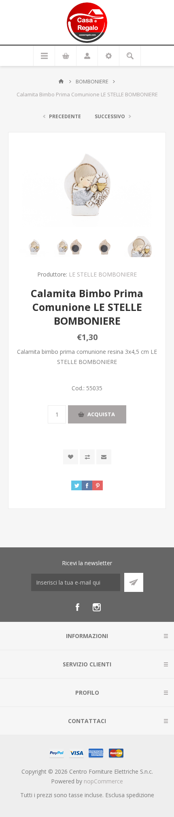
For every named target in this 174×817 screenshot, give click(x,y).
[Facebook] (77, 607)
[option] (34, 246)
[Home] (61, 81)
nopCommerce (103, 781)
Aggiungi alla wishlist (70, 456)
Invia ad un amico (103, 456)
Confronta (87, 456)
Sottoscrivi (133, 582)
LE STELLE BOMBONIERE (103, 274)
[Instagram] (96, 607)
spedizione (140, 795)
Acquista (101, 414)
